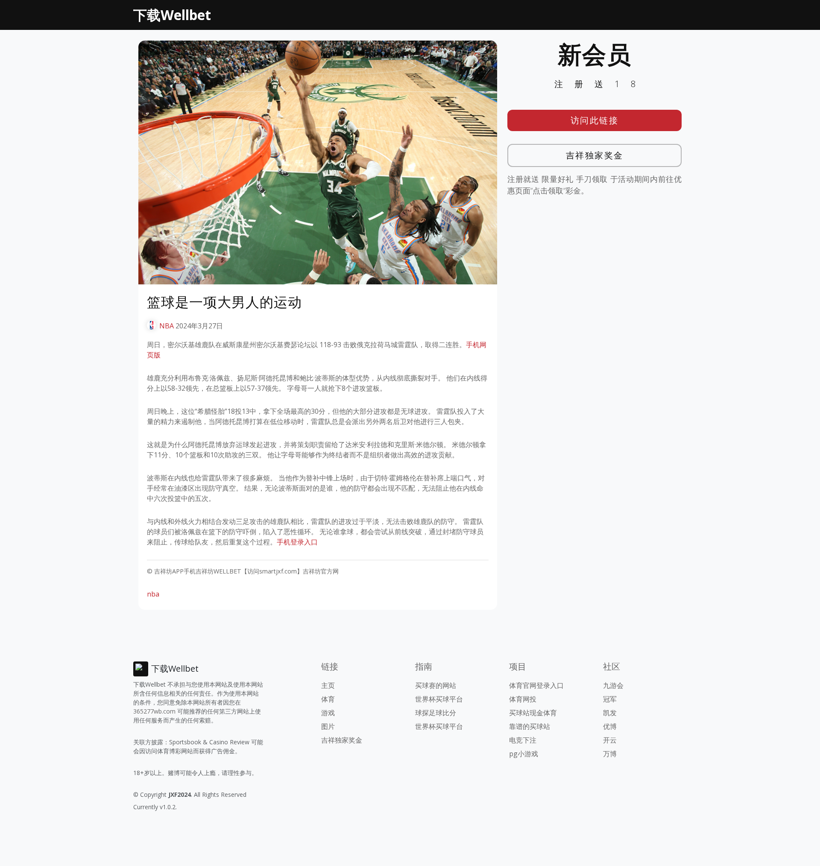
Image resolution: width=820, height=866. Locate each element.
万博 (610, 753)
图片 (328, 726)
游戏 (328, 712)
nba (153, 594)
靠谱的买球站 (529, 726)
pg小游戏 (523, 753)
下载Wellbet (172, 15)
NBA (166, 326)
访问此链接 (595, 120)
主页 (328, 685)
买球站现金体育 (533, 712)
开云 (610, 740)
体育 (328, 699)
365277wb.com (154, 711)
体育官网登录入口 (536, 685)
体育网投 (522, 699)
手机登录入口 (297, 542)
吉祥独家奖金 (595, 155)
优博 (610, 726)
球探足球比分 (435, 712)
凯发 (610, 712)
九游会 (613, 685)
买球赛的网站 (435, 685)
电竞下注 (522, 740)
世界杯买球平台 (439, 699)
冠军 (610, 699)
